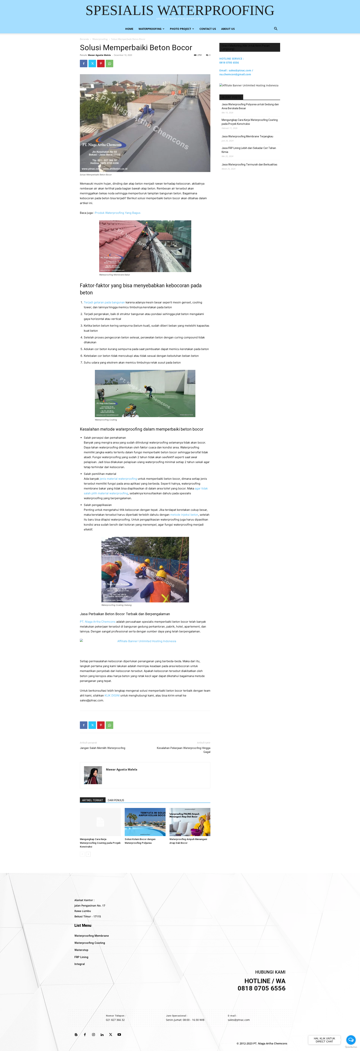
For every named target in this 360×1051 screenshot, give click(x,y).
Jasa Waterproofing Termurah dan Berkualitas (249, 164)
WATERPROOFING (150, 29)
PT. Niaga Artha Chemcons (98, 621)
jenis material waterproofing (118, 478)
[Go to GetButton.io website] (351, 1047)
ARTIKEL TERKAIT (92, 800)
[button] (275, 29)
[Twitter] (92, 63)
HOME (129, 29)
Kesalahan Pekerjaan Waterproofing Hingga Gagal (183, 750)
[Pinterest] (101, 63)
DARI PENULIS (116, 800)
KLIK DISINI (112, 695)
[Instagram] (93, 1035)
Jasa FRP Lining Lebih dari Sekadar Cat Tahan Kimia (249, 150)
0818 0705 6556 (229, 62)
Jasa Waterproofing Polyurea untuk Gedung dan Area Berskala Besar (250, 106)
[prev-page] (82, 854)
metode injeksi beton (184, 514)
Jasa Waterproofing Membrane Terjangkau (247, 136)
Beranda (84, 39)
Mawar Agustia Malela (99, 55)
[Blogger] (76, 1035)
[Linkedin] (102, 1035)
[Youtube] (119, 1035)
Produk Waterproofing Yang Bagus (117, 213)
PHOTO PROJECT (180, 29)
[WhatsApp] (109, 63)
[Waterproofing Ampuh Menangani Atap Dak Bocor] (190, 822)
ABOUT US (228, 29)
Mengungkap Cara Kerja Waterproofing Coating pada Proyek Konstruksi (100, 843)
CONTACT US (208, 29)
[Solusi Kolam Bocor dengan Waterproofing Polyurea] (145, 822)
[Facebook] (83, 63)
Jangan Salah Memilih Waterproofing (102, 748)
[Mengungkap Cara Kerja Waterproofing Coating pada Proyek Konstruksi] (100, 822)
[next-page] (88, 854)
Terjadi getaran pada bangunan (104, 302)
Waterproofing (100, 39)
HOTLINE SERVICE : (231, 58)
